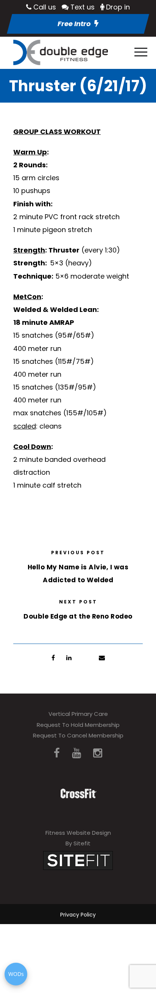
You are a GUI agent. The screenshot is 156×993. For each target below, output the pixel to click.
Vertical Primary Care (78, 714)
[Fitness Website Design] (78, 860)
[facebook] (57, 753)
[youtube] (76, 753)
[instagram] (97, 753)
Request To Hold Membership (78, 725)
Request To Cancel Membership (78, 735)
